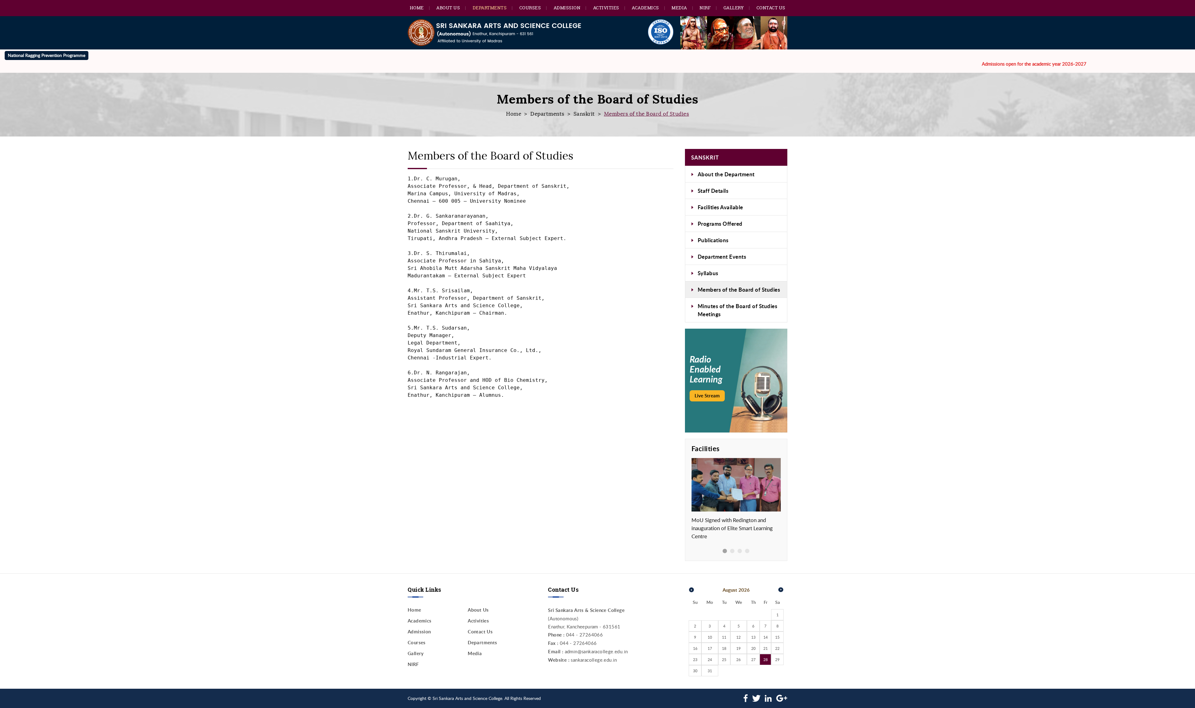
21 (765, 648)
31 (710, 670)
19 (738, 648)
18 (724, 648)
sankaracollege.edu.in (594, 660)
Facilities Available (720, 207)
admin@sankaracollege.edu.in (596, 651)
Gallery (734, 8)
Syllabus (708, 273)
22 (777, 648)
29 (777, 659)
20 (753, 648)
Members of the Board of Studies (739, 289)
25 (724, 659)
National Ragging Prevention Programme (46, 55)
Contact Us (771, 8)
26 (738, 659)
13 (753, 637)
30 (695, 670)
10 (710, 637)
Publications (713, 240)
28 (765, 659)
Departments (490, 8)
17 (710, 648)
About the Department (726, 174)
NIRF (705, 8)
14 (765, 637)
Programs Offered (720, 223)
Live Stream (707, 395)
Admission (567, 8)
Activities (606, 8)
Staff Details (713, 190)
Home (417, 8)
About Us (448, 8)
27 (753, 659)
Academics (645, 8)
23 (695, 659)
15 (777, 637)
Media (679, 8)
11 (724, 637)
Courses (530, 8)
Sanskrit (584, 114)
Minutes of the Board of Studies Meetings (737, 310)
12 (738, 637)
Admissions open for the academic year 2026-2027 (1004, 64)
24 (710, 659)
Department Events (722, 256)
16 (695, 648)
